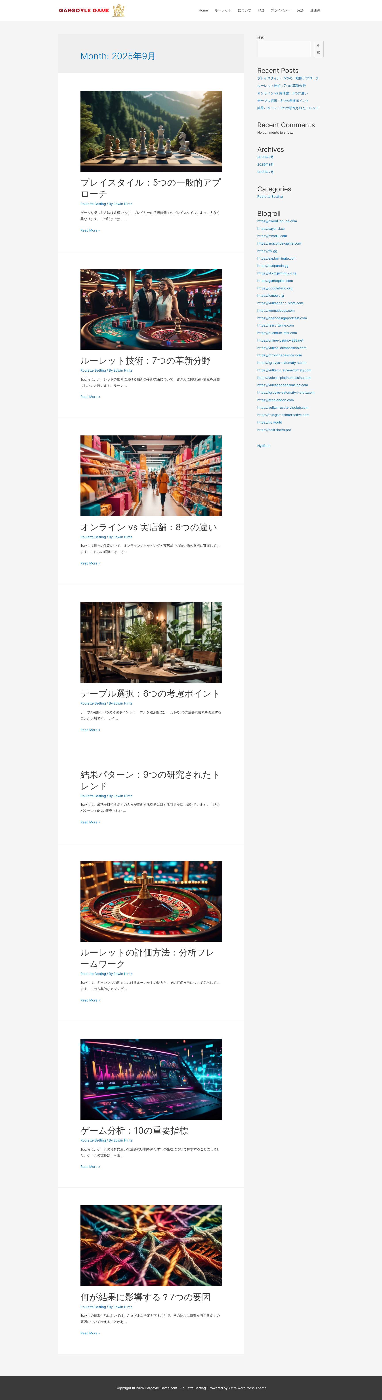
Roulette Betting (93, 204)
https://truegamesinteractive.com (283, 415)
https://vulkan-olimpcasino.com (281, 348)
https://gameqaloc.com (275, 281)
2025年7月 (265, 172)
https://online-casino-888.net (280, 340)
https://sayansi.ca (271, 228)
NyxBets (263, 446)
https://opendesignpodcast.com (282, 318)
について (244, 10)
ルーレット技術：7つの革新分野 (145, 360)
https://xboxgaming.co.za (276, 273)
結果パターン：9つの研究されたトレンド (288, 108)
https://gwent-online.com (277, 221)
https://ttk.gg (267, 251)
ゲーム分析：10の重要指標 (134, 1130)
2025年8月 (265, 164)
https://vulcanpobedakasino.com (282, 385)
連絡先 (315, 10)
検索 (260, 37)
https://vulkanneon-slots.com (280, 303)
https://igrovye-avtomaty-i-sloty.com (286, 392)
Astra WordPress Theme (247, 1388)
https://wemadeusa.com (276, 310)
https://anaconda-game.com (279, 243)
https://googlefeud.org (274, 288)
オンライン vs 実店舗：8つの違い (148, 527)
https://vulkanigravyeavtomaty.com (284, 370)
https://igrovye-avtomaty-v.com (281, 363)
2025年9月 (265, 157)
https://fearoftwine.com (275, 325)
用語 (300, 10)
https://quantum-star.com (277, 333)
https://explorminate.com (276, 258)
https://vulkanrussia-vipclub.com (282, 407)
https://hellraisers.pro (274, 430)
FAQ (261, 10)
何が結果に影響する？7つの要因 (145, 1297)
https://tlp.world (269, 422)
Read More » (90, 230)
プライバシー (280, 10)
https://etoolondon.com (275, 400)
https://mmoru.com (272, 236)
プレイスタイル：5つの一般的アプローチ (288, 78)
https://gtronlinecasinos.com (279, 355)
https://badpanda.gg (272, 266)
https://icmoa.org (270, 295)
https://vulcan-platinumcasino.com (284, 378)
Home (203, 10)
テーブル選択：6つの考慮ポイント (150, 693)
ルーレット (223, 10)
